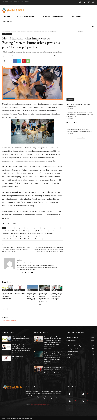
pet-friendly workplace (8, 236)
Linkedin (76, 401)
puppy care (36, 236)
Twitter (89, 401)
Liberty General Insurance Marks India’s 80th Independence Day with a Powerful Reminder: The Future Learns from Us (44, 298)
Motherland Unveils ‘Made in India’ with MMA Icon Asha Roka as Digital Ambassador (57, 296)
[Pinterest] (24, 61)
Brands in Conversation (11, 31)
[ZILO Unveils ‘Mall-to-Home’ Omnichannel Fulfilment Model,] (7, 288)
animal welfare (10, 228)
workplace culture (27, 238)
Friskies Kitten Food (17, 230)
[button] (92, 26)
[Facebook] (76, 2)
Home (3, 31)
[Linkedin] (84, 2)
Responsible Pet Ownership (55, 236)
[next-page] (6, 309)
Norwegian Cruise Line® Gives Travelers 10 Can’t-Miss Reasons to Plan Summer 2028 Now (32, 296)
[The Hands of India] (20, 288)
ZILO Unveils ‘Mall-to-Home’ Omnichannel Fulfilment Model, (7, 295)
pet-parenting (18, 236)
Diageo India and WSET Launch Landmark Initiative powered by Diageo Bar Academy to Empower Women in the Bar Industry (16, 249)
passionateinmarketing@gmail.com (40, 404)
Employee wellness (55, 228)
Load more (80, 137)
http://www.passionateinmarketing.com (25, 262)
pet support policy (49, 233)
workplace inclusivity (37, 238)
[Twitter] (89, 2)
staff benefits (6, 238)
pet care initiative (32, 233)
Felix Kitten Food (7, 230)
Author (9, 56)
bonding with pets (20, 228)
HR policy (25, 230)
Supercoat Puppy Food (15, 238)
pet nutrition (40, 233)
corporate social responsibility (32, 228)
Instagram (89, 394)
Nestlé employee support (41, 230)
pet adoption (23, 233)
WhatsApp (76, 408)
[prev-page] (3, 309)
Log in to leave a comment (9, 320)
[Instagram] (80, 2)
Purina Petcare (44, 236)
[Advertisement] (46, 10)
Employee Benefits (45, 228)
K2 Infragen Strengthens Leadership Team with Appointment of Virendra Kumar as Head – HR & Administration (79, 114)
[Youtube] (32, 272)
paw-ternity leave (14, 233)
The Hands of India (19, 293)
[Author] (12, 56)
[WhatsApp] (93, 2)
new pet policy (6, 233)
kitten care (32, 230)
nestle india (51, 230)
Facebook (76, 394)
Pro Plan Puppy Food (27, 236)
